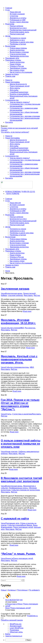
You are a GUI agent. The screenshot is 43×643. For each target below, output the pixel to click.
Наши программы (12, 82)
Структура (14, 16)
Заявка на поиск (12, 74)
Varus (3, 293)
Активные (12, 590)
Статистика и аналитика (22, 414)
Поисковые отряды (13, 60)
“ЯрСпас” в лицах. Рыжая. (18, 553)
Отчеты (8, 414)
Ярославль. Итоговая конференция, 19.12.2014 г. (18, 321)
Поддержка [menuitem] (14, 630)
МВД (22, 328)
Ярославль (28, 295)
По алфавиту (34, 590)
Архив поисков (11, 452)
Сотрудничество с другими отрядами (25, 116)
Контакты (9, 122)
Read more (27, 311)
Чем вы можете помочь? (20, 102)
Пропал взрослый (17, 34)
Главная (8, 8)
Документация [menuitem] (16, 626)
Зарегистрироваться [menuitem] (13, 636)
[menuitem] (23, 640)
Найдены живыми (25, 452)
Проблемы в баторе (18, 44)
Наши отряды (15, 64)
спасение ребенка (15, 295)
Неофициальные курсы (18, 488)
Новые (4, 590)
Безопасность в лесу (18, 28)
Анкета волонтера (17, 50)
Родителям (9, 24)
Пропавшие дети (12, 58)
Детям (7, 36)
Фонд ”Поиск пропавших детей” (18, 608)
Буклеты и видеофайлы (19, 94)
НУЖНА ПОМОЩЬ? (13, 192)
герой (33, 293)
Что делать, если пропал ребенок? (15, 132)
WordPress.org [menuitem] (15, 624)
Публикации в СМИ (17, 20)
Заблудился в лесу (17, 40)
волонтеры (24, 367)
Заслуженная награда (15, 288)
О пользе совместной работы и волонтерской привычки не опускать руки (20, 443)
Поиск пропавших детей (19, 86)
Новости (8, 80)
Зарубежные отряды (18, 68)
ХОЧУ (8, 194)
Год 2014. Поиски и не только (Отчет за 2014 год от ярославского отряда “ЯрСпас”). (20, 404)
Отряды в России (17, 66)
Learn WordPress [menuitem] (16, 628)
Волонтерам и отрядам (19, 52)
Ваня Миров (27, 525)
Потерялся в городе (18, 38)
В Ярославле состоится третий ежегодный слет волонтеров (21, 480)
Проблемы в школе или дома (22, 42)
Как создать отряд (17, 70)
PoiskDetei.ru (32, 616)
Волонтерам (10, 46)
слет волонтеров (33, 490)
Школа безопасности (18, 84)
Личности (27, 293)
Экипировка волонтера (19, 56)
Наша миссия (15, 12)
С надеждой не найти (15, 518)
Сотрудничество (12, 100)
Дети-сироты (15, 88)
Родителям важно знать (19, 32)
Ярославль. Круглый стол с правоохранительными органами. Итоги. (19, 359)
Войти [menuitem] (7, 634)
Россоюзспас (30, 328)
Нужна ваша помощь (18, 48)
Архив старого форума (19, 22)
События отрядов (12, 328)
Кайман (4, 295)
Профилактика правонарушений (23, 30)
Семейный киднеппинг (19, 92)
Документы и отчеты (18, 18)
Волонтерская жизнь (13, 293)
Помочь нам (10, 76)
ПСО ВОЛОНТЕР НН (14, 600)
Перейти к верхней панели (12, 620)
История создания (17, 14)
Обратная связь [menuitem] (16, 632)
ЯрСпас (37, 295)
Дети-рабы (14, 90)
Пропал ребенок (16, 26)
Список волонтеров (18, 54)
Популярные (22, 590)
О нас (7, 10)
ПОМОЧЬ (15, 194)
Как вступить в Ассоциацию (21, 72)
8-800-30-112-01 (28, 192)
